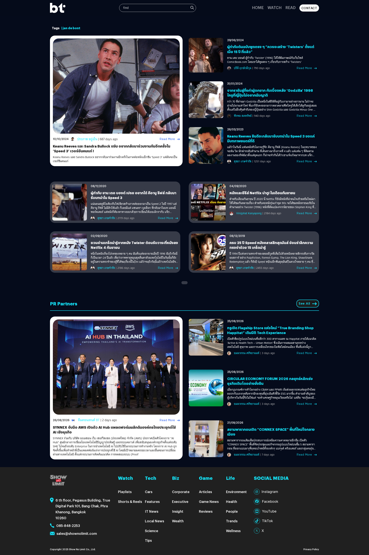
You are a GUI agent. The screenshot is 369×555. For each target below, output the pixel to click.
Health (231, 501)
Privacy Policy (311, 549)
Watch (275, 7)
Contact (309, 8)
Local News (154, 520)
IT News (151, 511)
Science (151, 530)
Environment (236, 491)
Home (258, 7)
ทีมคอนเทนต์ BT (89, 420)
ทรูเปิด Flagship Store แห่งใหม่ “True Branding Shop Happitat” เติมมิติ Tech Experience (270, 330)
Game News (209, 501)
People (232, 511)
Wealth (178, 520)
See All (304, 303)
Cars (148, 491)
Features (152, 501)
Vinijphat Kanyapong (249, 213)
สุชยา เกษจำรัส (242, 161)
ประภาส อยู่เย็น (87, 139)
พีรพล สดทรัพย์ (243, 115)
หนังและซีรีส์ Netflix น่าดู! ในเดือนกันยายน (262, 192)
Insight (177, 511)
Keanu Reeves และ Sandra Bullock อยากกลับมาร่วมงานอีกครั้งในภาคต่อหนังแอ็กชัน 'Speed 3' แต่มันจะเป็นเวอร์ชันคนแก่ (115, 159)
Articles (205, 491)
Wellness (233, 530)
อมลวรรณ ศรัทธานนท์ (246, 353)
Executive (180, 501)
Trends (232, 520)
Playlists (125, 491)
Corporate (180, 491)
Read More (167, 139)
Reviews (206, 511)
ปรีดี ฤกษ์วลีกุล (242, 68)
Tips (148, 540)
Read (290, 7)
